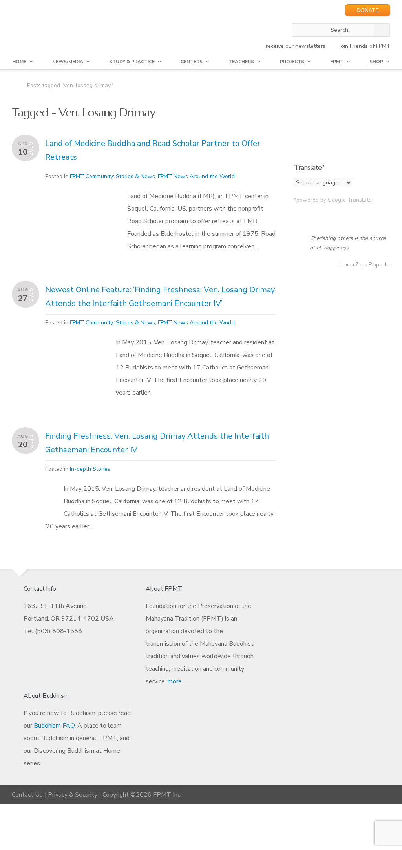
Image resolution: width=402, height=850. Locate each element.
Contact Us (27, 794)
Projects (292, 61)
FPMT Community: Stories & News (112, 176)
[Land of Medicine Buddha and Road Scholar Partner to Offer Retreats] (78, 211)
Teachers (241, 61)
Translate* (309, 167)
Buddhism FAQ (54, 725)
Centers (192, 61)
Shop (376, 61)
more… (177, 681)
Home (19, 61)
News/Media (67, 61)
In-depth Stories (90, 469)
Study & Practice (132, 61)
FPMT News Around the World (196, 176)
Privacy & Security (72, 794)
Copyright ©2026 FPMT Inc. (141, 794)
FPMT (337, 61)
